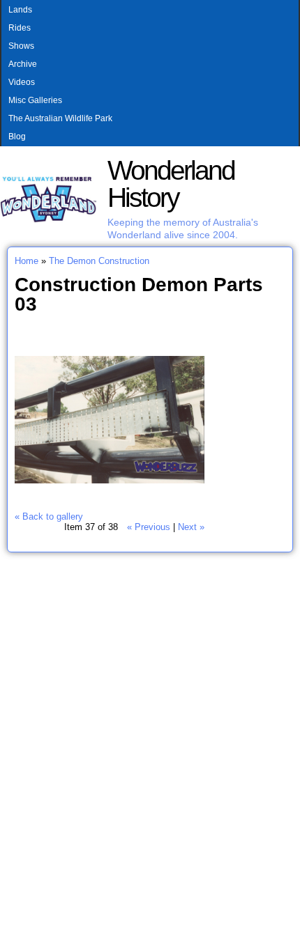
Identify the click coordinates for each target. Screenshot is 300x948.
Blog (17, 136)
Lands (20, 10)
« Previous (148, 527)
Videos (21, 82)
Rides (19, 28)
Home (26, 261)
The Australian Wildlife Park (60, 118)
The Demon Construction (99, 261)
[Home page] (48, 220)
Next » (191, 527)
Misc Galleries (35, 100)
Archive (22, 64)
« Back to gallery (49, 516)
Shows (21, 46)
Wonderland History (170, 183)
